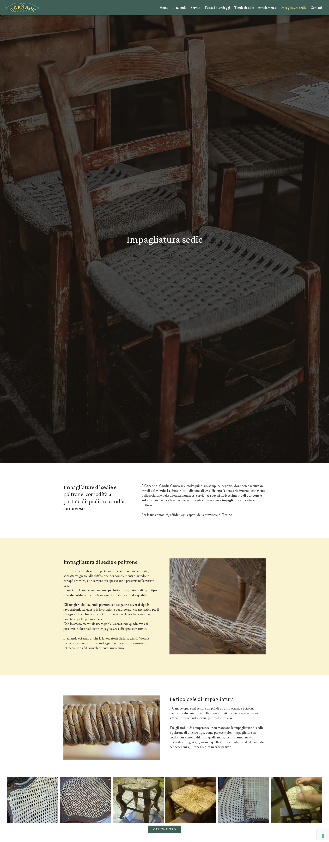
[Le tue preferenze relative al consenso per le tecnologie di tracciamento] (323, 836)
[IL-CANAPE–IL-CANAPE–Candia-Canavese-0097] (138, 800)
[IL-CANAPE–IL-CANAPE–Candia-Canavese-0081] (32, 800)
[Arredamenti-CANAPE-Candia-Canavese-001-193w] (22, 8)
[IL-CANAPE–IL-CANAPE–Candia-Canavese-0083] (85, 800)
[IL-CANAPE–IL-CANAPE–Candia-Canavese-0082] (243, 800)
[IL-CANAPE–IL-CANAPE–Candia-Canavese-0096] (190, 800)
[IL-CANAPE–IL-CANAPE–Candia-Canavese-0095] (296, 800)
